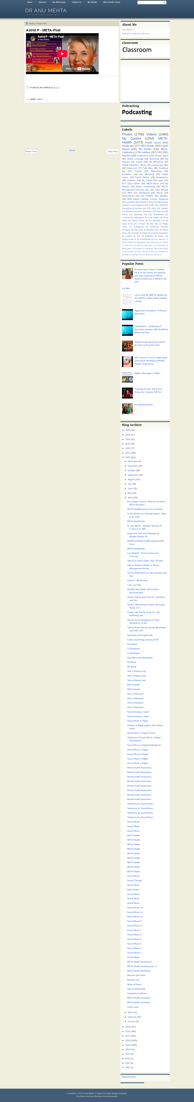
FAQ (159, 152)
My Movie (131, 662)
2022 (127, 448)
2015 (127, 1045)
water (160, 180)
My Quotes (131, 138)
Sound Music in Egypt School (141, 733)
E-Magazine (139, 227)
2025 (127, 435)
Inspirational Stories (143, 242)
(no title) (126, 288)
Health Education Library (134, 165)
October (131, 470)
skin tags (90, 1096)
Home (29, 2)
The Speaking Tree (156, 221)
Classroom (132, 168)
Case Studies (153, 218)
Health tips (128, 145)
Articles (126, 155)
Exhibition (149, 236)
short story (129, 245)
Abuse (160, 193)
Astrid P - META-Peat (43, 30)
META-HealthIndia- (136, 549)
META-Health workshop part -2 (142, 966)
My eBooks (92, 2)
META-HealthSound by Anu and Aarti (144, 509)
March (131, 1012)
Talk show (148, 168)
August (131, 479)
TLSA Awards (133, 649)
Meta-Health (133, 889)
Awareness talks (160, 165)
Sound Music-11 (135, 912)
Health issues (153, 142)
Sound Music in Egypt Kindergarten (144, 745)
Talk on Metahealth (136, 989)
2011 (127, 1063)
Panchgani (132, 644)
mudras (156, 255)
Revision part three (136, 975)
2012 (127, 1058)
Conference (142, 156)
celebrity (165, 242)
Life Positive (147, 196)
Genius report (161, 156)
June (130, 488)
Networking (156, 171)
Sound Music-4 (134, 944)
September (133, 475)
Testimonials (158, 215)
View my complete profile (136, 34)
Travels (138, 171)
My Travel (147, 180)
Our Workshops (59, 2)
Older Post (113, 151)
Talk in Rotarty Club (136, 671)
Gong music (133, 1007)
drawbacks (144, 193)
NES (130, 193)
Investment (81, 1096)
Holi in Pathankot (135, 694)
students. (131, 180)
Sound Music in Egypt (137, 721)
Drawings (138, 248)
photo (153, 208)
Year (133, 1077)
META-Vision (153, 183)
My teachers (129, 251)
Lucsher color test (135, 202)
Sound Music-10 (135, 916)
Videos (40, 99)
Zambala (125, 255)
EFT (124, 183)
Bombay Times (153, 230)
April (130, 497)
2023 (127, 444)
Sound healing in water (138, 712)
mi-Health (135, 233)
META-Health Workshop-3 (139, 962)
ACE (138, 236)
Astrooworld (161, 245)
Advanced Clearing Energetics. (155, 233)
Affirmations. (148, 245)
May (130, 493)
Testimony (162, 251)
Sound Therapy (134, 880)
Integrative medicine (137, 993)
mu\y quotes (146, 255)
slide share (138, 230)
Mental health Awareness (139, 768)
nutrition (146, 152)
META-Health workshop (138, 998)
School (156, 242)
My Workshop (156, 162)
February (132, 1017)
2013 (127, 1054)
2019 (127, 1027)
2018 (127, 1031)
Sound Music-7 (134, 930)
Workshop (154, 159)
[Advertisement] (71, 125)
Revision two (133, 980)
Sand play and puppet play (140, 635)
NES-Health (147, 145)
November (133, 466)
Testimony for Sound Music (140, 804)
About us (42, 2)
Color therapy (161, 190)
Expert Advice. (142, 177)
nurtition (128, 236)
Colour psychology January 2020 (143, 640)
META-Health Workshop (138, 971)
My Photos (145, 149)
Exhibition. (127, 174)
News (159, 211)
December (133, 461)
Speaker (164, 208)
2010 (127, 1067)
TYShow (152, 251)
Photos (127, 134)
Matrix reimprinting (145, 186)
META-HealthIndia (136, 521)
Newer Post (31, 151)
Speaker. (164, 196)
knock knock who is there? (134, 224)
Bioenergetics (127, 248)
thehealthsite (145, 239)
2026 (127, 430)
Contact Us (77, 2)
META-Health (133, 685)
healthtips (134, 255)
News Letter (141, 251)
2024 (127, 439)
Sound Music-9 (134, 921)
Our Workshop (147, 174)
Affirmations (139, 218)
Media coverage (135, 159)
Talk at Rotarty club (136, 680)
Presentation (162, 177)
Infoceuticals (128, 196)
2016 (127, 1040)
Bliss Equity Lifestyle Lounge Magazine (147, 199)
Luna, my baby (134, 585)
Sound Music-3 (134, 948)
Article (151, 202)
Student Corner (137, 221)
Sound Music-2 (134, 953)
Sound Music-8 (134, 926)
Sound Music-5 (134, 939)
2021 (127, 453)
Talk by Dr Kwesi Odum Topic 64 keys (145, 561)
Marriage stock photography (106, 1096)
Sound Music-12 (135, 908)
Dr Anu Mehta (46, 10)
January (131, 1021)
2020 (127, 457)
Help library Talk (151, 248)
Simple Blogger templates (116, 1093)
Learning (125, 218)
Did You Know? (127, 242)
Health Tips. (154, 205)
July (130, 484)
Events (139, 162)
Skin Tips (154, 224)
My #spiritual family (143, 405)
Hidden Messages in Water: (147, 373)
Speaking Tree (140, 215)
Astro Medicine (159, 239)
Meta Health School (111, 2)
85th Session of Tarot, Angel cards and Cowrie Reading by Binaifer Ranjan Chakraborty (150, 361)
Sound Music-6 (134, 935)
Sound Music (133, 822)
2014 (127, 1049)
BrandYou (126, 1077)
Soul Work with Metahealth (140, 658)
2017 (127, 1036)
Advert (138, 245)
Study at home (134, 984)
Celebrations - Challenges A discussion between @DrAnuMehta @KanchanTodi (151, 329)
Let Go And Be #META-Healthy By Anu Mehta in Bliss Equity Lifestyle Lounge (150, 298)
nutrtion (136, 183)
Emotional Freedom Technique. (139, 211)
